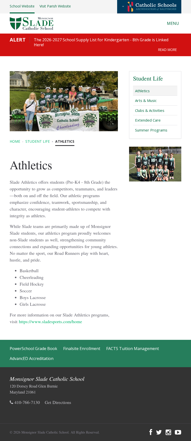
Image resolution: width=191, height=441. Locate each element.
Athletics (142, 90)
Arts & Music (146, 100)
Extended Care (148, 120)
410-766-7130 (26, 402)
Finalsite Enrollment (81, 348)
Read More (167, 49)
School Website (22, 6)
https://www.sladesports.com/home (50, 321)
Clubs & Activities (149, 110)
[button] (149, 6)
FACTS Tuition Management (132, 348)
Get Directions (58, 402)
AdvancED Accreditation (31, 358)
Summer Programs (151, 130)
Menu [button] (173, 23)
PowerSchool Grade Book (33, 348)
